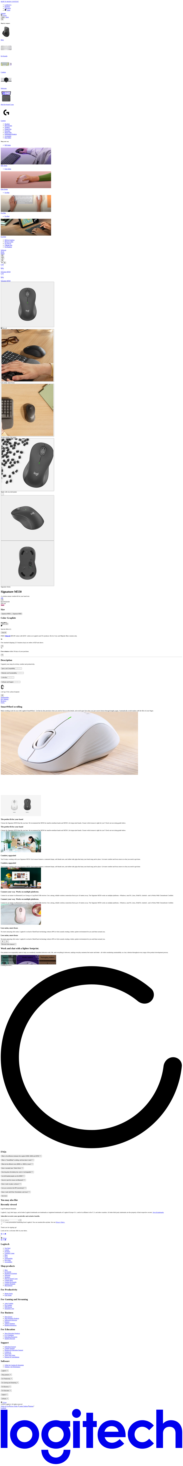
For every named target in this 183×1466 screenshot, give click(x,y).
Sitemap (31, 1406)
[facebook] (5, 1234)
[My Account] (2, 260)
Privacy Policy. (60, 1222)
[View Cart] (2, 262)
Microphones (8, 1285)
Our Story (8, 1248)
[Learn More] (2, 494)
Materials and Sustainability (9, 673)
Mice (2, 268)
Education (8, 8)
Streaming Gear (9, 1308)
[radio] (1, 622)
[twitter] (4, 1234)
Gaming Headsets (10, 1284)
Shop (3, 17)
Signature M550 (5, 272)
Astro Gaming (9, 1303)
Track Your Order (10, 1355)
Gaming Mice (9, 1280)
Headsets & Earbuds (11, 1273)
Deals (2, 252)
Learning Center (9, 1253)
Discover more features (8, 944)
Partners (7, 1322)
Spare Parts (8, 1353)
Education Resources (11, 1337)
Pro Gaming (8, 1305)
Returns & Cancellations (12, 1357)
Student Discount (10, 1338)
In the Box (4, 677)
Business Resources (10, 1325)
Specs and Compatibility (8, 668)
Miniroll (7, 636)
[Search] (2, 255)
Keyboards (8, 1272)
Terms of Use (5, 1406)
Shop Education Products (12, 1333)
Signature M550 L (6, 613)
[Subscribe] (20, 1220)
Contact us (8, 1352)
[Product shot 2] (27, 518)
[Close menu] (2, 19)
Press (6, 1257)
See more (4, 1196)
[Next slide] (7, 941)
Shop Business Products (12, 1318)
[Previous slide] (3, 941)
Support (3, 13)
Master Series (9, 1293)
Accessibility (8, 1262)
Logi (2, 264)
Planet (2, 253)
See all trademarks (158, 1212)
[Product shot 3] (27, 563)
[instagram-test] (2, 1234)
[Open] (4, 263)
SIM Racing (8, 1307)
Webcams (7, 1275)
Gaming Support (10, 1348)
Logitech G (8, 5)
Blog (6, 1255)
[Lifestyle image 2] (27, 410)
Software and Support (7, 682)
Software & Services (11, 1320)
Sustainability (9, 1258)
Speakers (7, 1277)
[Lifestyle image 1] (27, 355)
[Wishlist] (2, 258)
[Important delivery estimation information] (2, 646)
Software (3, 250)
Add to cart (5, 624)
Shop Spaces (8, 1317)
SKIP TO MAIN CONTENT (10, 1)
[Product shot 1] (27, 304)
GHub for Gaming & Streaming (14, 1365)
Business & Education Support (14, 1350)
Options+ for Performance (12, 1367)
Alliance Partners (10, 1323)
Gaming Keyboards (10, 1282)
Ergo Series (8, 1295)
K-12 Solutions (9, 1335)
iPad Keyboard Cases (11, 1278)
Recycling (8, 1260)
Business (7, 6)
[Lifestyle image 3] (27, 464)
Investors (7, 1251)
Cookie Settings (23, 1406)
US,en (4, 15)
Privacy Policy (13, 1406)
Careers (7, 1250)
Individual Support (10, 1347)
